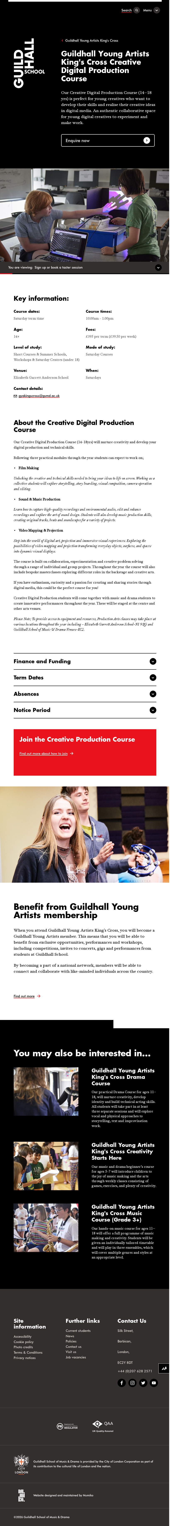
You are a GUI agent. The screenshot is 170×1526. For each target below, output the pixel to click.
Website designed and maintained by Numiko (63, 1495)
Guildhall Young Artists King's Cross (91, 40)
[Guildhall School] (34, 10)
